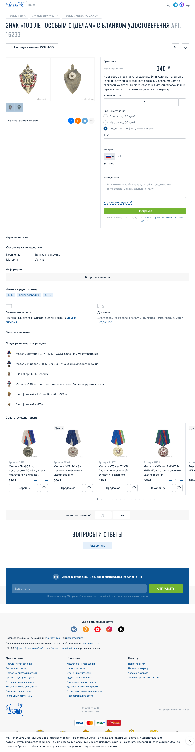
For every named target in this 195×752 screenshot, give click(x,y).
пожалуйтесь (53, 637)
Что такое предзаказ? (118, 202)
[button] (97, 499)
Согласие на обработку (64, 648)
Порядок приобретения (19, 663)
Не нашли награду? (139, 668)
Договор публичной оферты (82, 686)
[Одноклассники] (78, 121)
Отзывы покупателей (79, 672)
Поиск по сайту (136, 663)
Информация (14, 269)
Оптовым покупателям (18, 691)
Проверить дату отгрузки (20, 677)
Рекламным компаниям (19, 695)
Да (103, 515)
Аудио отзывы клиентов (80, 677)
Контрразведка (29, 294)
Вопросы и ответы (16, 668)
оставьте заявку (92, 643)
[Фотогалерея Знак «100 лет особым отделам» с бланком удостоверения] (175, 47)
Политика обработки (37, 648)
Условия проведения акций (143, 677)
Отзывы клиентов (18, 332)
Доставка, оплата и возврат (21, 672)
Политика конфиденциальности (84, 691)
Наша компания (76, 668)
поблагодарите (74, 637)
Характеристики (17, 237)
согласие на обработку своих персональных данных (118, 596)
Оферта (19, 648)
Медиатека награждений (81, 663)
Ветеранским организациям (21, 686)
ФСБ (48, 294)
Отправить (166, 588)
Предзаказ (110, 61)
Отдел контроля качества (20, 682)
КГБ (10, 294)
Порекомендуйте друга (80, 695)
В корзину (23, 488)
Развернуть (98, 545)
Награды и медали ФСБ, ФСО (34, 47)
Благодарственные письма (82, 682)
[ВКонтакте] (71, 121)
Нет (121, 515)
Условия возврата (138, 672)
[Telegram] (85, 121)
